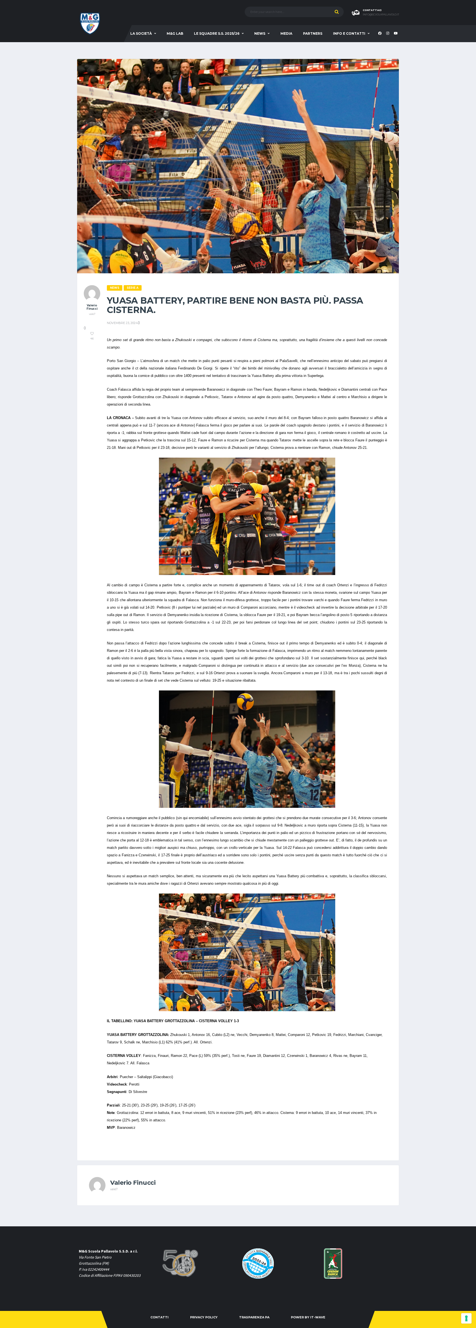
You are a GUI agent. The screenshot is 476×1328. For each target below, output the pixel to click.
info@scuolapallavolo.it (381, 14)
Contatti (159, 1317)
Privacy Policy (204, 1317)
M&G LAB (175, 33)
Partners (312, 33)
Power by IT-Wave (308, 1317)
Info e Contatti (349, 33)
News (259, 33)
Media (286, 33)
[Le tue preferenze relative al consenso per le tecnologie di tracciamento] (466, 1318)
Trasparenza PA (254, 1317)
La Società (141, 33)
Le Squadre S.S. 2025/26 (216, 33)
